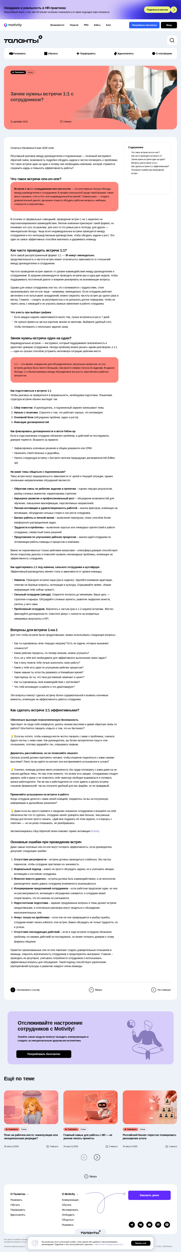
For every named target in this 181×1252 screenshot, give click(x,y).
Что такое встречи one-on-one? (145, 152)
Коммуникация (70, 1199)
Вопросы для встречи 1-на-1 (144, 163)
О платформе (164, 53)
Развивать (19, 53)
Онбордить (68, 1214)
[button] (84, 1157)
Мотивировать (70, 1209)
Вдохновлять (126, 53)
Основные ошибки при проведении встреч (147, 171)
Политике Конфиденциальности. (110, 1244)
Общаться (68, 1219)
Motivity (95, 831)
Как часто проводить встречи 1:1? (146, 156)
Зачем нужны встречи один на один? (148, 159)
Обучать (53, 53)
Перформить (88, 53)
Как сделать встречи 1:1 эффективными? (150, 166)
